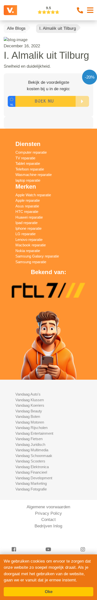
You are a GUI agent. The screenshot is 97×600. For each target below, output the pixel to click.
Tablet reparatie (27, 163)
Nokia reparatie (27, 251)
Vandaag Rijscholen (31, 428)
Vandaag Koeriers (29, 405)
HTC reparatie (26, 211)
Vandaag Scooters (30, 461)
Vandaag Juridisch (30, 444)
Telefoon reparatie (29, 169)
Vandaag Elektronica (32, 467)
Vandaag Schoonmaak (33, 456)
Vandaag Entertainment (34, 433)
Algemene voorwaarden (48, 507)
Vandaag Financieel (31, 472)
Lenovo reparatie (29, 239)
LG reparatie (25, 234)
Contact (48, 519)
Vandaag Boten (27, 416)
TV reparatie (25, 158)
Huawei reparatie (29, 217)
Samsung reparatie (30, 262)
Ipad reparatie (26, 223)
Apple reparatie (27, 200)
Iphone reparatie (28, 228)
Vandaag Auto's (28, 394)
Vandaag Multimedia (31, 450)
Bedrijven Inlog (48, 526)
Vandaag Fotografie (31, 489)
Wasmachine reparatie (33, 174)
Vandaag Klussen (29, 400)
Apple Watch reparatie (33, 195)
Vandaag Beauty (28, 411)
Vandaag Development (33, 478)
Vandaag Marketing (31, 483)
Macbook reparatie (30, 245)
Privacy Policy (48, 513)
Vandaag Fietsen (29, 439)
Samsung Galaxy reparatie (37, 256)
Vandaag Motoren (29, 422)
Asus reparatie (27, 206)
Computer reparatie (31, 152)
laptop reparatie (27, 180)
